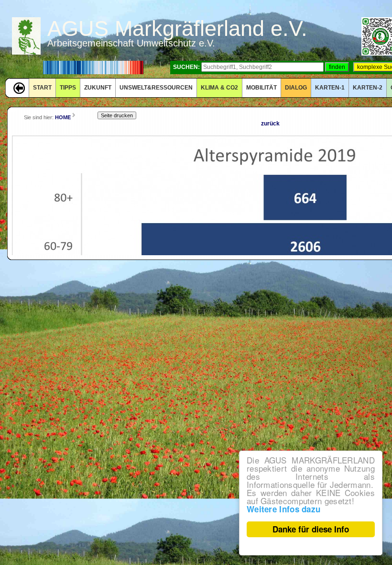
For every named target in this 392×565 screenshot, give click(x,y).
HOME (63, 117)
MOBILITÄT (261, 87)
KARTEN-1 (330, 87)
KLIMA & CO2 (219, 87)
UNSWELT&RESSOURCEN (156, 87)
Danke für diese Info (310, 529)
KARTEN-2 (367, 87)
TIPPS (68, 87)
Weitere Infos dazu (283, 509)
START (42, 87)
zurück (270, 123)
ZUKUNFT (97, 87)
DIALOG (296, 87)
